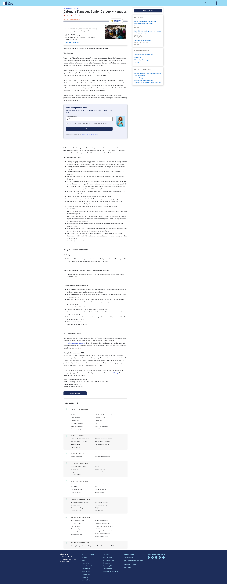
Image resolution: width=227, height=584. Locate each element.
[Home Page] (8, 3)
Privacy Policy (94, 134)
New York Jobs (107, 557)
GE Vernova (137, 35)
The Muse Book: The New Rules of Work (133, 561)
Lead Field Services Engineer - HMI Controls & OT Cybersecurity (147, 32)
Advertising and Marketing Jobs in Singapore (147, 82)
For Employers (128, 557)
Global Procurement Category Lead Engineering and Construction (145, 22)
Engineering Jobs (108, 566)
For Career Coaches (130, 564)
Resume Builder (170, 3)
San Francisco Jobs (108, 560)
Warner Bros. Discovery (71, 8)
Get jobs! (89, 129)
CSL (135, 25)
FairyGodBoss (86, 580)
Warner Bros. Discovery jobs (142, 60)
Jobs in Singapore (139, 78)
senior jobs (137, 57)
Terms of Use (85, 571)
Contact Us (85, 577)
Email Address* (72, 116)
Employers (212, 3)
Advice (180, 3)
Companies (158, 3)
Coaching (188, 3)
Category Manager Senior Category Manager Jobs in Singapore (147, 74)
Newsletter (199, 3)
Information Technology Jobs (111, 571)
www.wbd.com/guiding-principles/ (74, 343)
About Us (84, 557)
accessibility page (113, 373)
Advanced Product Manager (142, 40)
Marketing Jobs (107, 568)
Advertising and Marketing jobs (143, 54)
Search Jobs (85, 563)
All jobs (136, 62)
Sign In (221, 3)
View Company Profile (72, 42)
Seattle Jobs (106, 563)
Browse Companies (87, 566)
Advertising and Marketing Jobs (143, 80)
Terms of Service (86, 134)
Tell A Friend (127, 567)
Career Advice (86, 568)
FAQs (83, 560)
